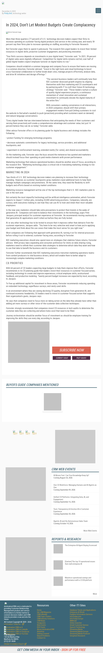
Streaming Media (76, 629)
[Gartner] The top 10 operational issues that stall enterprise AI (80, 562)
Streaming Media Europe (79, 631)
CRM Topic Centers (44, 616)
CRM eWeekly (42, 614)
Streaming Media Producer (80, 634)
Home (39, 610)
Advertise (40, 631)
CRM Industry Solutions (46, 619)
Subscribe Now (71, 350)
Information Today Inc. (12, 624)
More (95, 594)
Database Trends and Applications (83, 610)
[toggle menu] (98, 10)
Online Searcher (76, 623)
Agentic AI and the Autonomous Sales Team (71, 521)
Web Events (41, 625)
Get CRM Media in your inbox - (51, 650)
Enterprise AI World (77, 612)
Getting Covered (43, 634)
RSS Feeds (41, 627)
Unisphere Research (77, 636)
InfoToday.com (75, 616)
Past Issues (81, 358)
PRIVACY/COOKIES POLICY (14, 644)
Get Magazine (44, 612)
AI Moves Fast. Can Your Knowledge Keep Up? (71, 475)
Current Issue (62, 358)
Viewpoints (41, 623)
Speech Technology (77, 627)
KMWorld (73, 621)
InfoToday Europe (76, 619)
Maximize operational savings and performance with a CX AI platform (78, 578)
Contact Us (41, 638)
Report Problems (43, 636)
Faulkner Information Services (81, 614)
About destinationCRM (45, 629)
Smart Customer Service (79, 625)
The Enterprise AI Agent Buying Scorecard (81, 545)
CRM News (41, 621)
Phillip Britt (8, 13)
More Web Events (90, 531)
